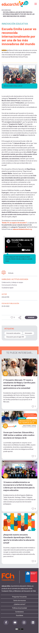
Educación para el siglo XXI (15, 337)
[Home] (15, 4)
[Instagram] (24, 622)
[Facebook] (6, 622)
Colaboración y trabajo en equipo (12, 282)
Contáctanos (19, 612)
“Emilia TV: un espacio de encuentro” (14, 223)
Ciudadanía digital (7, 288)
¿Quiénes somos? (19, 604)
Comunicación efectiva (9, 285)
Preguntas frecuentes (19, 597)
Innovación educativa (13, 333)
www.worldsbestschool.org (22, 229)
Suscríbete (19, 615)
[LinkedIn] (32, 622)
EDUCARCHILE (6, 10)
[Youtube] (14, 622)
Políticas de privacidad (19, 608)
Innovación (28, 333)
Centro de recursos (19, 600)
